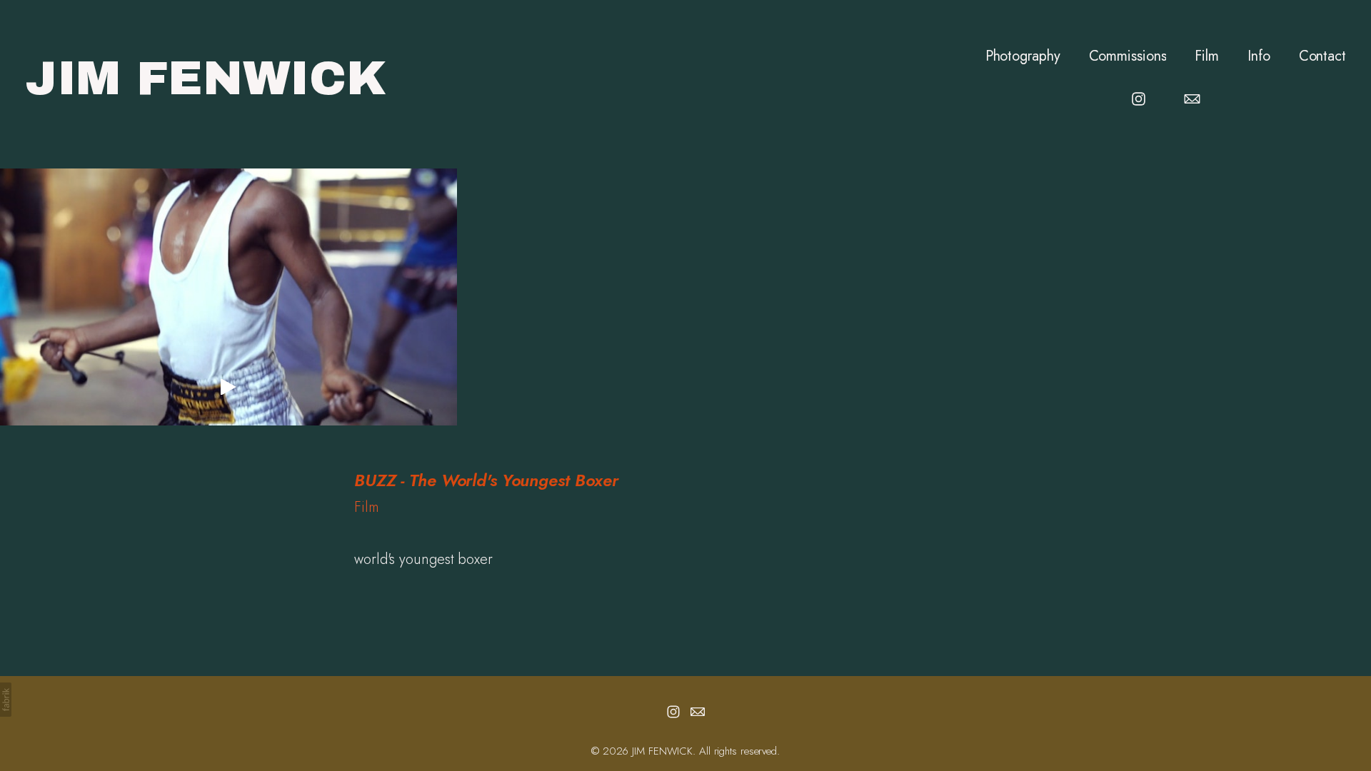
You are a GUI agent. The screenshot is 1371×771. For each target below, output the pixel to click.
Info (1258, 56)
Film (1207, 56)
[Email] (1192, 98)
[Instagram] (1138, 98)
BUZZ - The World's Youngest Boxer (486, 480)
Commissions (1128, 56)
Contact (1322, 56)
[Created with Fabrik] (5, 699)
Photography (1022, 56)
